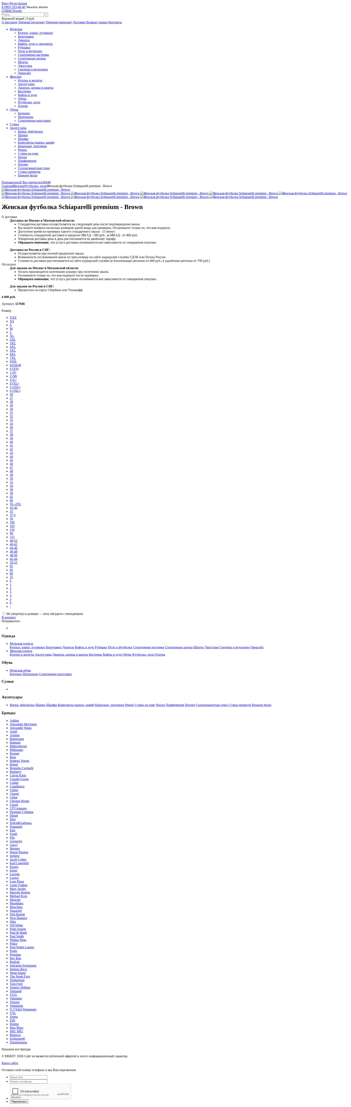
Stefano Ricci (18, 969)
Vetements (16, 1005)
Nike (13, 921)
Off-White (16, 925)
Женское (16, 76)
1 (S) (13, 372)
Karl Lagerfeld (19, 863)
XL (12, 336)
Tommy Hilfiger (20, 987)
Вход (5, 3)
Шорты (23, 62)
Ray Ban (15, 958)
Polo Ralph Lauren (22, 947)
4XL (13, 347)
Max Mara (16, 1027)
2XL (13, 339)
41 (11, 445)
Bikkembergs (18, 746)
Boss (13, 757)
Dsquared (16, 826)
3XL (13, 343)
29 (11, 405)
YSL (13, 1013)
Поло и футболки (30, 51)
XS (12, 321)
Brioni (14, 764)
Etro (12, 830)
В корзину (9, 617)
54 (11, 485)
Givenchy (16, 841)
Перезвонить (19, 1101)
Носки (22, 157)
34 (11, 423)
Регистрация (18, 3)
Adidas (14, 720)
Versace (15, 1002)
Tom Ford (16, 984)
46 (11, 464)
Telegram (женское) (59, 22)
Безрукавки (26, 36)
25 (11, 577)
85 (11, 570)
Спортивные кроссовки (34, 120)
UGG (13, 995)
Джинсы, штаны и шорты (35, 87)
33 (11, 420)
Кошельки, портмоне (32, 146)
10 (11, 518)
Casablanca (17, 786)
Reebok (15, 962)
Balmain (15, 742)
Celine (14, 790)
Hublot (14, 1024)
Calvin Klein (18, 775)
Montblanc (17, 903)
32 (11, 416)
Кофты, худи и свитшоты (35, 43)
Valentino (16, 998)
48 (11, 471)
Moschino (16, 907)
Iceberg (14, 856)
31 (11, 412)
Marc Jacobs (18, 888)
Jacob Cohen (18, 859)
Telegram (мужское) (31, 22)
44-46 (13, 548)
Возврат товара (96, 22)
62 (11, 496)
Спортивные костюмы (33, 54)
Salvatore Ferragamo (23, 965)
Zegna (14, 1016)
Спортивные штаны (32, 58)
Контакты (115, 22)
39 (11, 438)
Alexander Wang (20, 728)
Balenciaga (17, 739)
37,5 (12, 515)
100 (12, 522)
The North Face (20, 976)
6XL (13, 354)
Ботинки (24, 113)
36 (11, 427)
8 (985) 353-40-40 (13, 7)
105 (12, 526)
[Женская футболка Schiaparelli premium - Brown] (36, 189)
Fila (12, 837)
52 (11, 482)
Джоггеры (25, 65)
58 (11, 493)
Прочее (23, 164)
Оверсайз (24, 73)
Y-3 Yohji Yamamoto (23, 1009)
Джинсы (24, 40)
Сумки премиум (29, 171)
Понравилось (12, 182)
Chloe (13, 797)
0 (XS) (14, 368)
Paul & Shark (18, 932)
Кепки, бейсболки (30, 131)
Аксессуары (26, 84)
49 (11, 475)
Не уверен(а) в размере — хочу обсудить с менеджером (44, 613)
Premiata (15, 954)
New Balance (18, 918)
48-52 (13, 540)
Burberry (15, 771)
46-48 (13, 551)
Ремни (22, 150)
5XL (13, 350)
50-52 (13, 562)
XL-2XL (15, 504)
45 (11, 460)
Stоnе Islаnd (18, 973)
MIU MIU (16, 1031)
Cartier (14, 782)
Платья (23, 106)
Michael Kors (18, 896)
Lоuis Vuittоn (18, 885)
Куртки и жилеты (30, 80)
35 (11, 511)
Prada (13, 951)
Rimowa (15, 1035)
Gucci (13, 845)
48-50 (13, 555)
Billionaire (16, 750)
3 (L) (13, 379)
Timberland (17, 980)
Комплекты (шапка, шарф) (36, 142)
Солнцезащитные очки (34, 168)
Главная (7, 186)
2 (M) (13, 376)
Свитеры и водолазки (33, 69)
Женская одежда (21, 651)
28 (11, 401)
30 (11, 409)
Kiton (13, 870)
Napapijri (16, 910)
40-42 (13, 544)
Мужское (16, 29)
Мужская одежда (21, 643)
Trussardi (16, 991)
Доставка (79, 22)
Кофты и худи (27, 95)
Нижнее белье (27, 175)
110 (12, 529)
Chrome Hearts (19, 801)
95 (11, 566)
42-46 (13, 507)
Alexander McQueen (23, 724)
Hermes (15, 848)
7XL (13, 358)
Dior (13, 819)
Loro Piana (17, 881)
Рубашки (24, 47)
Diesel (14, 815)
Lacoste (15, 874)
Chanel (14, 793)
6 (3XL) (15, 390)
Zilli (12, 1020)
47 (11, 467)
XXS (13, 317)
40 (11, 442)
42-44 (13, 559)
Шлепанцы (25, 117)
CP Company (18, 808)
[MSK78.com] (12, 10)
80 (11, 573)
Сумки (14, 124)
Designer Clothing (21, 812)
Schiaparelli (17, 1038)
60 (11, 500)
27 (11, 398)
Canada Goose (19, 779)
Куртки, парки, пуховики (35, 33)
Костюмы (24, 91)
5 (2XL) (15, 387)
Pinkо (13, 943)
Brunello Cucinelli (21, 768)
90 (11, 533)
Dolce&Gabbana (20, 823)
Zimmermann (18, 1042)
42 (11, 449)
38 (11, 434)
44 (11, 456)
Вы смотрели (37, 182)
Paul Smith (17, 936)
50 (11, 478)
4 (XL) (14, 383)
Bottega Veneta (19, 761)
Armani (15, 735)
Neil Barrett (17, 914)
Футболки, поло (29, 102)
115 (12, 537)
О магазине (9, 22)
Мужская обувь (20, 670)
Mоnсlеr (15, 899)
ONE (13, 361)
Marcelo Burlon (20, 892)
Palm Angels (18, 929)
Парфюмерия (27, 160)
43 (11, 453)
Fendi (13, 834)
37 (11, 431)
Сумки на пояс (28, 153)
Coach (14, 804)
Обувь (22, 98)
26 (11, 394)
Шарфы (23, 139)
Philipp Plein (18, 940)
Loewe (14, 878)
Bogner (14, 753)
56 (11, 489)
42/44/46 (15, 365)
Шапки (23, 135)
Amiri (13, 731)
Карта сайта (10, 1063)
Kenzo (14, 867)
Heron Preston (19, 852)
